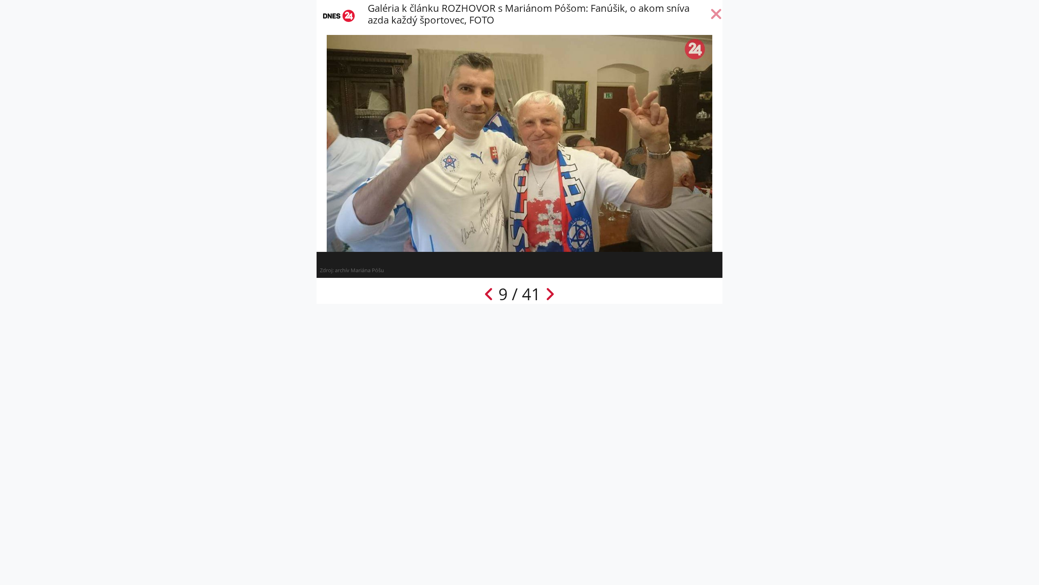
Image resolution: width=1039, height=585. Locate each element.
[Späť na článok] (716, 16)
